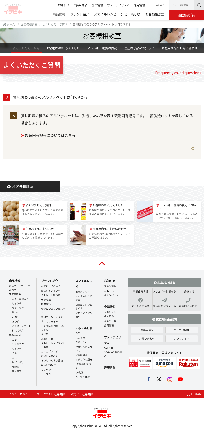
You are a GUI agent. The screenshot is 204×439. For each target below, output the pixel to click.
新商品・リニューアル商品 (19, 287)
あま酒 (44, 334)
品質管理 (109, 325)
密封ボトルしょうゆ (52, 316)
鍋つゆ (15, 312)
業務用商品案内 (166, 319)
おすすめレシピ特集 (84, 298)
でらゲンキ (47, 369)
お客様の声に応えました (63, 48)
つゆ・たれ (18, 307)
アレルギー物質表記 (164, 291)
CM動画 (79, 372)
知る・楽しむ (130, 14)
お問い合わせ (147, 338)
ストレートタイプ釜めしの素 (53, 344)
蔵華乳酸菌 (81, 355)
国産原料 (46, 304)
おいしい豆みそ (49, 355)
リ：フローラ (48, 374)
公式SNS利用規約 (81, 394)
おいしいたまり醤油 (52, 360)
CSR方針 (108, 347)
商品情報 (59, 14)
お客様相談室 (154, 14)
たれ (14, 357)
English (159, 5)
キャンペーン (111, 295)
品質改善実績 (140, 291)
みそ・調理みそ (20, 298)
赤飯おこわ (47, 338)
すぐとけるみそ (49, 321)
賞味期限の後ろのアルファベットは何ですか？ (50, 97)
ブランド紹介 (79, 14)
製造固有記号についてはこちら (50, 135)
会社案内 (109, 316)
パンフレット (181, 338)
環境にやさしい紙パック (53, 310)
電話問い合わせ (188, 306)
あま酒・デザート (21, 325)
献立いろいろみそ (50, 286)
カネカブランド (49, 351)
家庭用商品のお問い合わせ (179, 48)
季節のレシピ (83, 291)
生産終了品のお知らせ (139, 48)
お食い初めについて (84, 348)
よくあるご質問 (140, 306)
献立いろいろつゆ (50, 290)
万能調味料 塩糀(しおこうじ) (52, 327)
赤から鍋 (46, 299)
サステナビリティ (118, 5)
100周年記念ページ (84, 365)
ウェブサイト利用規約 (51, 394)
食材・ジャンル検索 (84, 314)
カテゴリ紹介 (181, 330)
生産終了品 (188, 291)
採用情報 (139, 5)
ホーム (10, 24)
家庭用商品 (15, 294)
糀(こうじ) (17, 330)
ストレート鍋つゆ (50, 295)
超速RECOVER (48, 365)
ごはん (15, 316)
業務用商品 (80, 5)
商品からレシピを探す (84, 306)
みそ (14, 339)
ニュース (109, 290)
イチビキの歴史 (84, 359)
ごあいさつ (110, 311)
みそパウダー (19, 344)
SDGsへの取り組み (113, 354)
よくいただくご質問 (55, 24)
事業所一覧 (110, 320)
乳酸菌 (15, 366)
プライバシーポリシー (17, 394)
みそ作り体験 (83, 376)
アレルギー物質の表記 (102, 48)
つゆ (14, 353)
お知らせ (63, 5)
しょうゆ (17, 303)
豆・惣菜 (17, 371)
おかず (15, 321)
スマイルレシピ (105, 14)
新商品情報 (110, 286)
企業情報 (97, 5)
